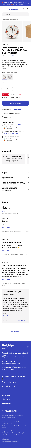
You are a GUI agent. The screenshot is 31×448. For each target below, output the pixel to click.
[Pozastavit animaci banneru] (25, 3)
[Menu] (3, 9)
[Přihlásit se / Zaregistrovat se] (24, 9)
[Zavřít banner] (28, 3)
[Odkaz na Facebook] (3, 386)
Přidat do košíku (15, 103)
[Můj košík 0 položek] (27, 9)
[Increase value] (11, 89)
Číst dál (5, 316)
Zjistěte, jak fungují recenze (9, 213)
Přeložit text (22, 320)
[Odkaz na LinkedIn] (13, 386)
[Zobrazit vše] (2, 19)
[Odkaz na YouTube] (6, 386)
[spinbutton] (7, 89)
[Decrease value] (3, 89)
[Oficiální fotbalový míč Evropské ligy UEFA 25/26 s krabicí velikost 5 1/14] (12, 31)
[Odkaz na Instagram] (10, 386)
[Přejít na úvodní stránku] (13, 9)
